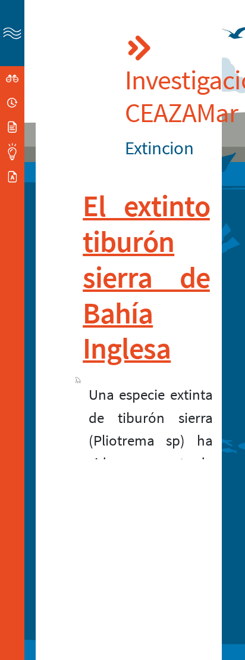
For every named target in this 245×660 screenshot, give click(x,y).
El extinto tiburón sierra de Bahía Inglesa (146, 277)
